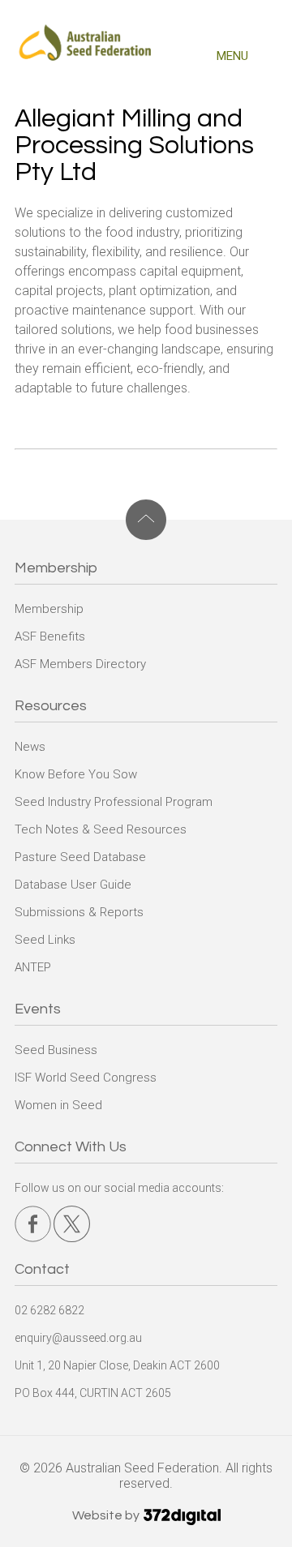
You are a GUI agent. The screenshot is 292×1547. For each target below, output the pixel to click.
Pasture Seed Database (80, 857)
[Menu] (269, 58)
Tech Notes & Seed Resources (101, 829)
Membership (49, 609)
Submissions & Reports (79, 912)
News (30, 746)
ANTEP (33, 967)
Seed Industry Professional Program (114, 802)
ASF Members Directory (80, 664)
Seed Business (56, 1050)
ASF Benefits (50, 636)
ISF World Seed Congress (86, 1077)
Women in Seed (58, 1105)
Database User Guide (73, 884)
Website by (107, 1515)
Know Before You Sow (76, 774)
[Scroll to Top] (146, 519)
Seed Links (45, 939)
